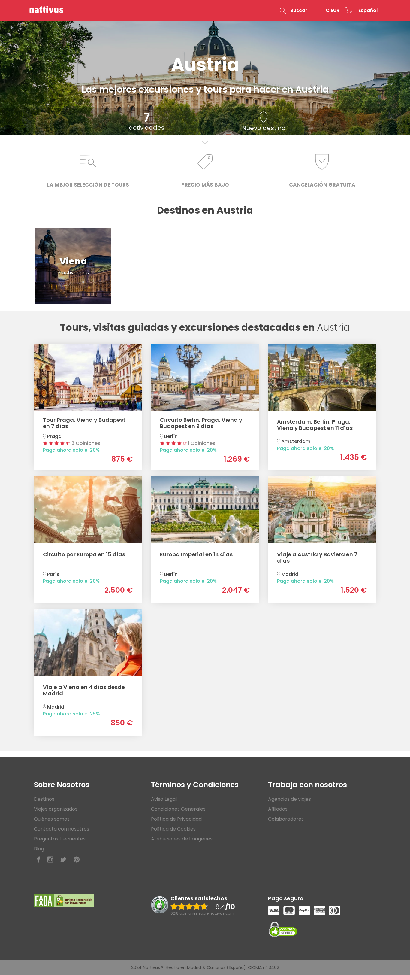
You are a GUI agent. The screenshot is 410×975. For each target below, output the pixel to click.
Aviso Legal (164, 799)
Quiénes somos (52, 819)
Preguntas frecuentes (60, 838)
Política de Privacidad (176, 819)
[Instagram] (50, 859)
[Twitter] (63, 859)
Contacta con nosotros (61, 828)
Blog (39, 848)
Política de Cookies (173, 828)
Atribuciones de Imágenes (182, 838)
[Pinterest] (77, 859)
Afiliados (278, 809)
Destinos (44, 799)
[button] (299, 10)
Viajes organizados (55, 809)
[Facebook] (38, 859)
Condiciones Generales (178, 809)
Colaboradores (286, 819)
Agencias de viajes (289, 799)
